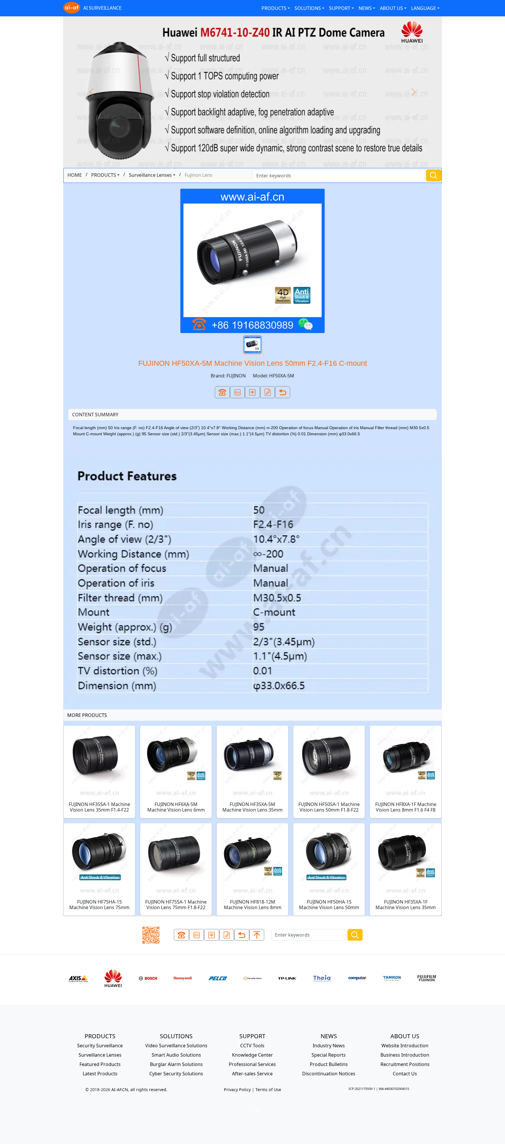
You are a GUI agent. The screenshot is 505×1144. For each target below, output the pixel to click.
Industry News (329, 1045)
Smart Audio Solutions (176, 1055)
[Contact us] (222, 392)
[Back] (282, 392)
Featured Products (100, 1064)
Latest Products (100, 1073)
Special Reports (329, 1055)
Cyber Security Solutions (176, 1073)
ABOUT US (391, 8)
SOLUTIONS (308, 8)
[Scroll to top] (256, 935)
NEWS (365, 8)
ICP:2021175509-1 (362, 1088)
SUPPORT (339, 8)
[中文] (252, 392)
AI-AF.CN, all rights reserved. (139, 1089)
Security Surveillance (100, 1045)
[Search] (433, 175)
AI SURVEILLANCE (102, 8)
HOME (75, 175)
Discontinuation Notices (328, 1073)
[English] (237, 392)
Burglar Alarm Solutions (176, 1064)
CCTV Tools (252, 1045)
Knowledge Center (252, 1055)
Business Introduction (405, 1055)
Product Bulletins (329, 1064)
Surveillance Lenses (150, 175)
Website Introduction (404, 1045)
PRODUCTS (274, 8)
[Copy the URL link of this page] (267, 392)
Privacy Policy (237, 1089)
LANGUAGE (423, 8)
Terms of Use (268, 1089)
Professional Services (252, 1064)
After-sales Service (252, 1073)
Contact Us (405, 1073)
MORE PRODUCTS (87, 715)
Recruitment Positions (405, 1064)
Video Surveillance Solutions (176, 1045)
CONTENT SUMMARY (95, 414)
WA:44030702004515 (394, 1088)
